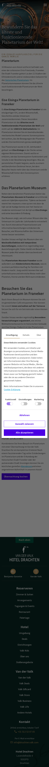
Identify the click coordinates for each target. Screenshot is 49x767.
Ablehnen (24, 415)
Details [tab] (26, 335)
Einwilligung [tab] (12, 335)
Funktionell (10, 399)
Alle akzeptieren (24, 432)
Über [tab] (39, 335)
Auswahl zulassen (24, 423)
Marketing (39, 399)
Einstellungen (25, 399)
